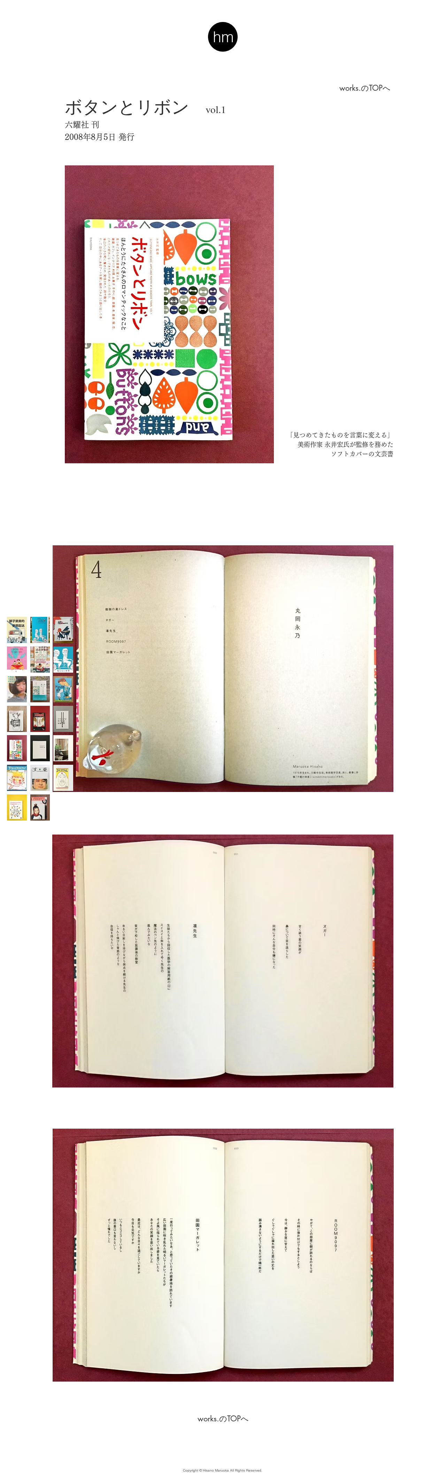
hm (223, 37)
